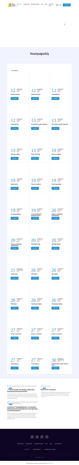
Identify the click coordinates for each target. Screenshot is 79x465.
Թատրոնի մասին (35, 4)
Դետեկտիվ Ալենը (36, 304)
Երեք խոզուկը (15, 94)
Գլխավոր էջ (19, 5)
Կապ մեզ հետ (51, 5)
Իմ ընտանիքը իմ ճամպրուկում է (36, 214)
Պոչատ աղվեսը (56, 154)
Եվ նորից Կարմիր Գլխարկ (39, 124)
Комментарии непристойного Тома (60, 364)
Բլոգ (46, 4)
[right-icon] (28, 70)
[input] (19, 70)
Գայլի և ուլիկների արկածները (57, 214)
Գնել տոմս (67, 4)
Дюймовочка (14, 184)
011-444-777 (27, 449)
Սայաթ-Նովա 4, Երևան (50, 449)
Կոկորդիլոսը (56, 94)
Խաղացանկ (26, 4)
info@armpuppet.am (37, 449)
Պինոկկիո (34, 274)
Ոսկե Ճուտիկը (15, 154)
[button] (64, 22)
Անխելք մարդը (35, 244)
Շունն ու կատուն (16, 333)
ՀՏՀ (42, 4)
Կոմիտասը (14, 274)
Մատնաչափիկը (56, 184)
